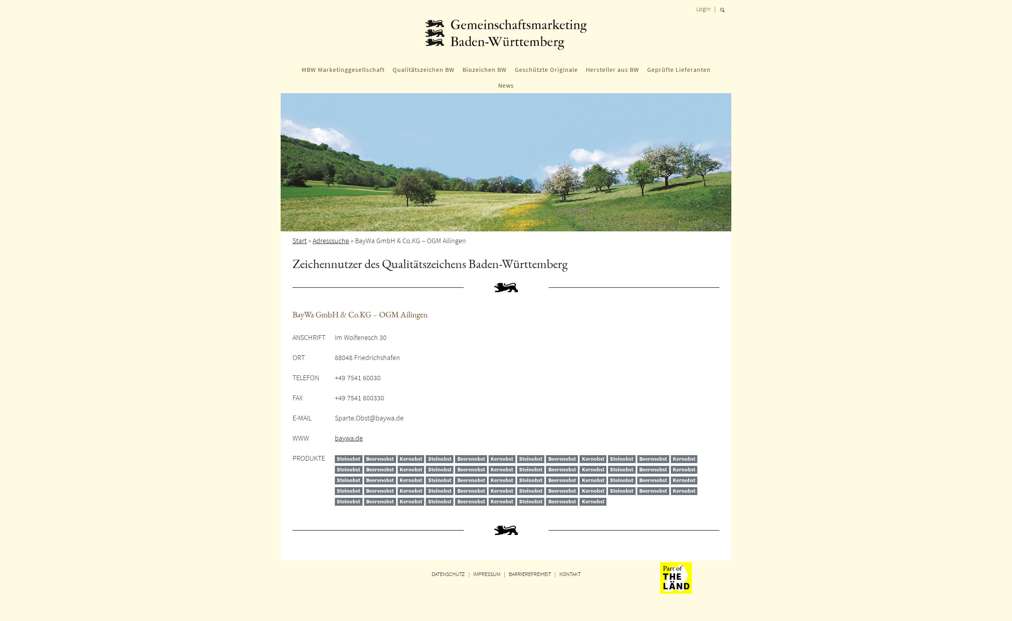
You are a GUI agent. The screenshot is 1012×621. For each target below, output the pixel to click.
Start (300, 240)
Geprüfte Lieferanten (679, 69)
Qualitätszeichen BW (424, 69)
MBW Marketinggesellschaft (343, 69)
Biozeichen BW (485, 69)
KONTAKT (570, 574)
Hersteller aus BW (612, 69)
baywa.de (349, 438)
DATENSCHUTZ (448, 574)
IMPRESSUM (486, 574)
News (506, 85)
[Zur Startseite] (506, 37)
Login (703, 9)
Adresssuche (331, 240)
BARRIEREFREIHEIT (530, 574)
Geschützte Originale (546, 69)
